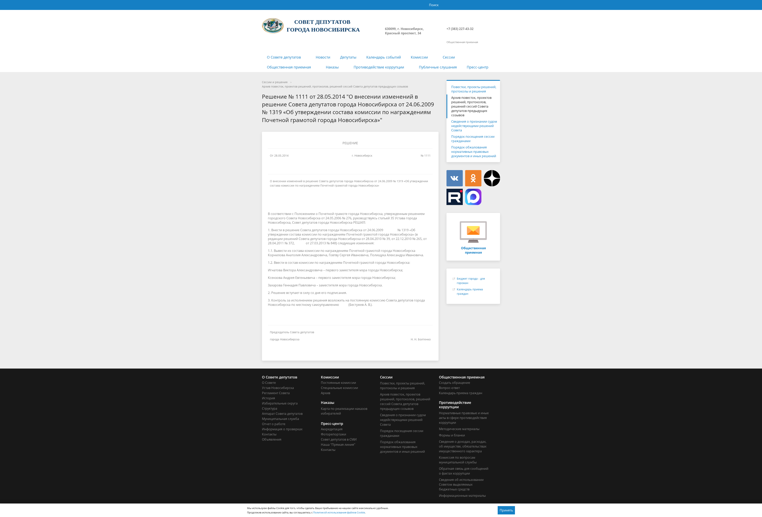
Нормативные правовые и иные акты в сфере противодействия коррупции (464, 418)
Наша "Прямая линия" (338, 444)
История (268, 398)
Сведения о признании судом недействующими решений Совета (474, 125)
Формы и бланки (452, 435)
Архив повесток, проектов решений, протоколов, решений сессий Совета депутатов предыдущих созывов (335, 86)
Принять (506, 510)
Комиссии (419, 57)
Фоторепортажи (333, 434)
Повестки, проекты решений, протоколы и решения (473, 89)
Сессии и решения (275, 82)
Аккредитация (332, 429)
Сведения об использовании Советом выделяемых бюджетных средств (461, 484)
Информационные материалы (462, 495)
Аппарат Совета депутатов (282, 413)
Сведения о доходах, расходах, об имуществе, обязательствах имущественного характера (462, 446)
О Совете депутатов (284, 57)
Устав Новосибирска (278, 388)
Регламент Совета (276, 393)
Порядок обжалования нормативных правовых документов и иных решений (473, 151)
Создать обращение (454, 382)
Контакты (269, 434)
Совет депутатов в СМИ (339, 439)
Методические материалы (459, 429)
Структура (269, 408)
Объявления (271, 439)
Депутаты (348, 57)
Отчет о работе (273, 424)
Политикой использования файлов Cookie (339, 512)
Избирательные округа (280, 403)
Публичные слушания (438, 67)
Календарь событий (383, 57)
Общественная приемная (289, 67)
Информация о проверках (282, 429)
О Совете (269, 382)
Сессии (449, 57)
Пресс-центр (477, 67)
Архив (325, 393)
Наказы (332, 67)
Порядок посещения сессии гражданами (473, 138)
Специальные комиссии (339, 388)
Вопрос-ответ (449, 388)
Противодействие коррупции (379, 67)
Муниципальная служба (280, 419)
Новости (323, 57)
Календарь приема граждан (460, 393)
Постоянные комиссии (338, 382)
